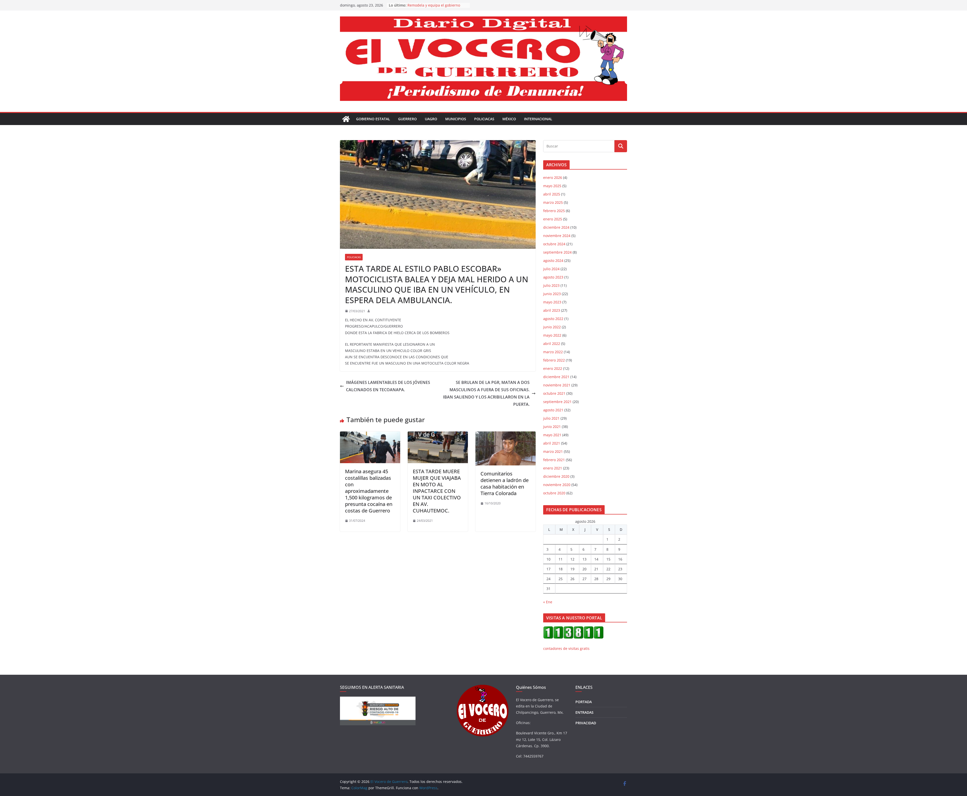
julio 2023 (551, 285)
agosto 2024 (553, 260)
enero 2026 (552, 177)
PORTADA (583, 701)
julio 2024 (551, 268)
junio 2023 (552, 293)
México (509, 118)
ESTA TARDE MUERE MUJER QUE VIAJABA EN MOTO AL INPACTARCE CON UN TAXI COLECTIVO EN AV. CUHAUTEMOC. (437, 491)
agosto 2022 (553, 318)
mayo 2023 (552, 302)
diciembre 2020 (556, 476)
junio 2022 (552, 327)
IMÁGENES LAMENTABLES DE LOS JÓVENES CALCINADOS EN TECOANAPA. (388, 386)
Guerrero (407, 118)
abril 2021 (551, 443)
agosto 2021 (553, 410)
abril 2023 (551, 310)
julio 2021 (551, 418)
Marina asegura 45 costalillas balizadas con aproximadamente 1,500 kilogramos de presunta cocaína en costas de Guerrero (368, 491)
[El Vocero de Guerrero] (346, 119)
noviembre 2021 (556, 385)
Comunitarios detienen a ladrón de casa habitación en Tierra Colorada (504, 483)
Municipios (455, 118)
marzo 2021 (553, 451)
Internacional (538, 118)
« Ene (547, 602)
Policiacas (484, 118)
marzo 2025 (553, 202)
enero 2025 (552, 219)
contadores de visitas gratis (566, 648)
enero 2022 (552, 368)
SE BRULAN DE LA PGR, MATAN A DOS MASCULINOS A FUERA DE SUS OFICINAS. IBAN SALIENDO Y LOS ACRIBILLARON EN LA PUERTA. (486, 393)
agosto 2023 (553, 277)
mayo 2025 (552, 185)
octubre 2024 (554, 244)
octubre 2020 (554, 493)
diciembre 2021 (556, 376)
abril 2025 (551, 194)
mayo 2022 (552, 335)
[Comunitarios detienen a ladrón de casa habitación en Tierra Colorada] (505, 435)
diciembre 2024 (556, 227)
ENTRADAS (584, 712)
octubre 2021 (554, 393)
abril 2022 (551, 343)
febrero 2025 (554, 210)
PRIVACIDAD (585, 723)
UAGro (431, 118)
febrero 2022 (554, 360)
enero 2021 (552, 468)
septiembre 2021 (557, 401)
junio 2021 (552, 426)
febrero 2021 (554, 459)
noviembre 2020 (556, 484)
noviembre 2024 (556, 235)
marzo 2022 (553, 351)
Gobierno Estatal (373, 118)
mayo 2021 (552, 434)
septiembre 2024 (557, 252)
